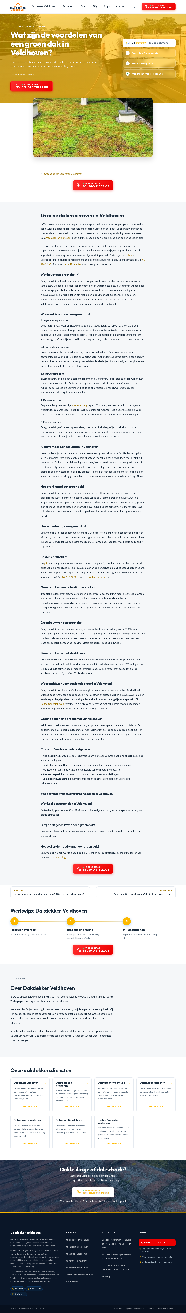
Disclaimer (162, 1308)
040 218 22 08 (69, 577)
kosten (128, 255)
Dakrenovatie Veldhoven (77, 1260)
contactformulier (72, 264)
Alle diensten (72, 1281)
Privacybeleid (117, 1308)
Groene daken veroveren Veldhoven (63, 174)
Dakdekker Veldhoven (43, 6)
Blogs (106, 6)
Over (83, 6)
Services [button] (67, 6)
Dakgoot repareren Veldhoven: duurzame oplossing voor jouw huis (116, 1243)
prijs (46, 563)
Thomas (21, 74)
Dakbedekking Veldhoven (31, 26)
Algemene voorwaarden (135, 1308)
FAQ (94, 6)
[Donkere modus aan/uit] (135, 7)
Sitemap (172, 1308)
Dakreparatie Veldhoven (77, 1267)
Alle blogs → (108, 1276)
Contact (121, 6)
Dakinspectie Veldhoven (77, 1246)
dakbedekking (79, 405)
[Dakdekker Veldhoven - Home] (18, 7)
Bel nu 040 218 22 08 (155, 1242)
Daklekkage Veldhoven (76, 1253)
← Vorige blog (58, 857)
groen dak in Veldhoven (57, 238)
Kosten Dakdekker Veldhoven (79, 1274)
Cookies (151, 1308)
